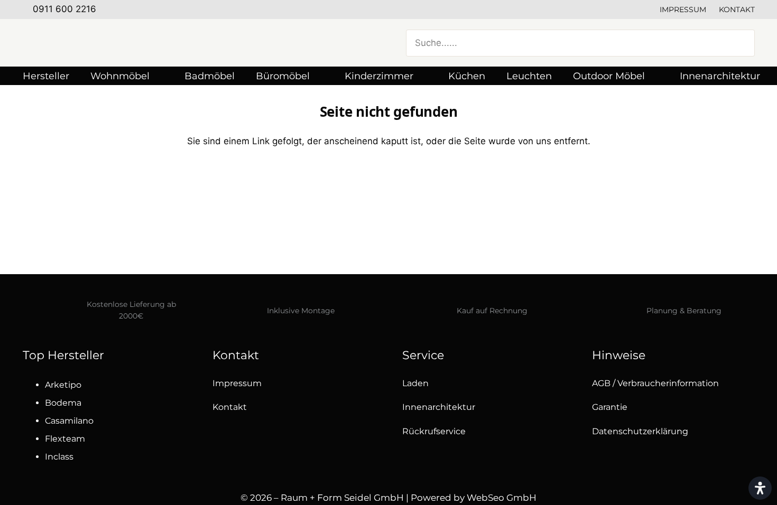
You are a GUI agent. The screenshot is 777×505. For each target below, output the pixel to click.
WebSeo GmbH (501, 497)
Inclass (59, 457)
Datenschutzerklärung (640, 431)
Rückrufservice (434, 431)
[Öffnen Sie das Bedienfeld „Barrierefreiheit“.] (760, 488)
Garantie (609, 407)
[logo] (128, 42)
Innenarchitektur (438, 407)
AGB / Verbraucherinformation (655, 383)
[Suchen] (740, 43)
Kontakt (737, 9)
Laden (415, 383)
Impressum (683, 9)
